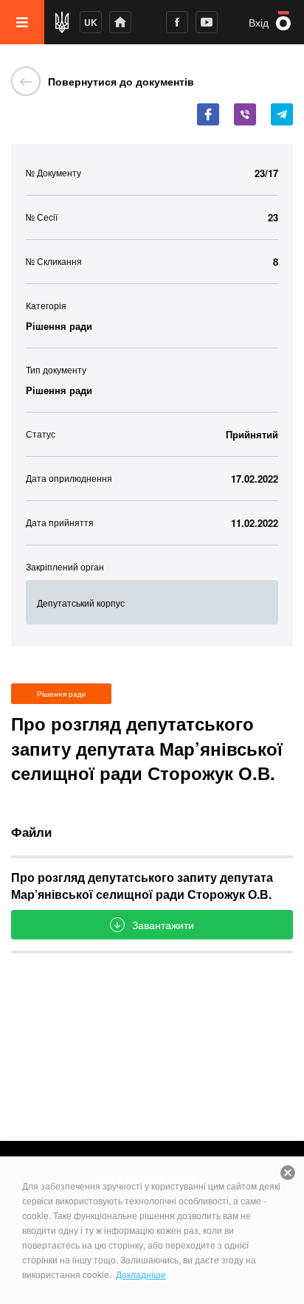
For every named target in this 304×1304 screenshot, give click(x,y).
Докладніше (141, 1274)
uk (90, 22)
